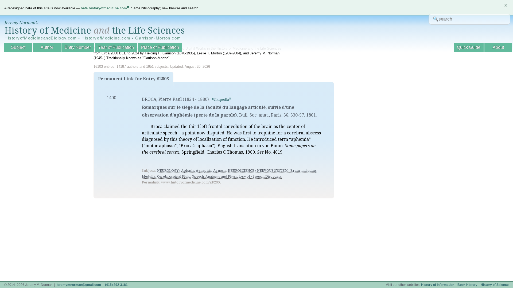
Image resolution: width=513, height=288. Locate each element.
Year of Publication (116, 47)
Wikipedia (220, 100)
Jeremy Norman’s (21, 22)
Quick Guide (468, 47)
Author (47, 47)
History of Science (495, 285)
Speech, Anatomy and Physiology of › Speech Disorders (237, 176)
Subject (18, 47)
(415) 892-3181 (116, 285)
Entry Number (78, 47)
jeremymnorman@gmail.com (79, 285)
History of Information (437, 285)
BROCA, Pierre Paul (162, 99)
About (498, 47)
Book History (467, 285)
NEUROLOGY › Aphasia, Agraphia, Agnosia (191, 171)
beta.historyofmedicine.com (104, 8)
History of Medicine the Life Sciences (95, 30)
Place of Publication (160, 47)
